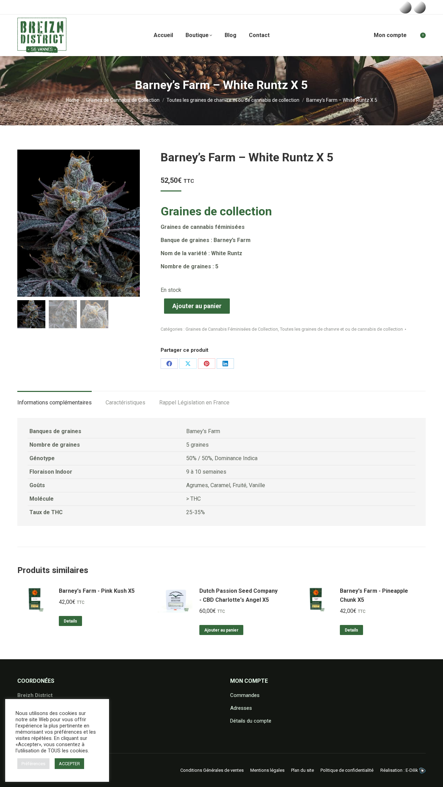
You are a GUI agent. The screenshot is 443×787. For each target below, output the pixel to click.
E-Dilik (412, 770)
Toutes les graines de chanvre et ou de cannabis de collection (341, 329)
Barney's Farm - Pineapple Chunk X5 (374, 595)
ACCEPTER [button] (69, 763)
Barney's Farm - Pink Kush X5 (97, 591)
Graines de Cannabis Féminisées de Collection (232, 329)
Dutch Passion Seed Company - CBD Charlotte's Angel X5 (238, 595)
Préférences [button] (33, 763)
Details (70, 621)
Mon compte (390, 35)
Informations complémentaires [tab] (54, 402)
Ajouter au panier (197, 306)
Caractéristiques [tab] (125, 402)
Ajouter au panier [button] (221, 630)
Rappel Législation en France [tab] (194, 402)
